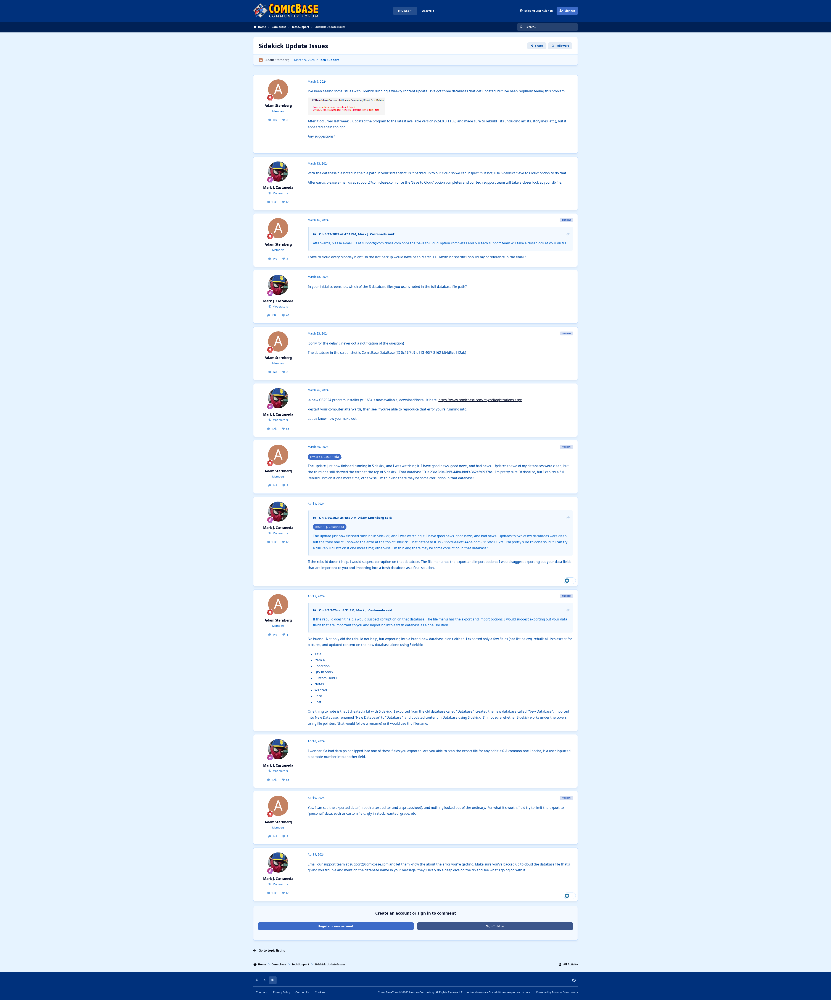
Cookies (320, 992)
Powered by (557, 992)
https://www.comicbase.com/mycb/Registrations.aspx (480, 400)
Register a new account (335, 926)
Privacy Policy (281, 992)
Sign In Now (495, 926)
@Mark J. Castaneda (324, 457)
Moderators (280, 193)
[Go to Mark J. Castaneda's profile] (278, 171)
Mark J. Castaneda (278, 187)
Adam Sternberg (278, 60)
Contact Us (302, 992)
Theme (261, 992)
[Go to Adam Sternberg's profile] (261, 60)
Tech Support (329, 60)
